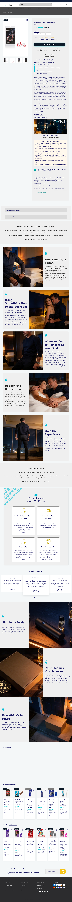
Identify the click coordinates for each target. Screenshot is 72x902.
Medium (42, 33)
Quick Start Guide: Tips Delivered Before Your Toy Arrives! (48, 66)
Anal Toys (56, 9)
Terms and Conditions (10, 890)
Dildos (47, 9)
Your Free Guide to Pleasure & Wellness (44, 64)
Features (36, 31)
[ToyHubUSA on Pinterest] (45, 891)
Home (35, 19)
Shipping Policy (8, 885)
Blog (17, 12)
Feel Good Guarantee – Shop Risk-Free (44, 70)
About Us (23, 885)
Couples (14, 9)
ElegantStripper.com (44, 68)
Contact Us (53, 148)
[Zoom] (15, 37)
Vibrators (38, 9)
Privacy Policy (8, 889)
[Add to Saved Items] (27, 20)
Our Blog (23, 887)
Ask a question (11, 217)
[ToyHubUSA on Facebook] (40, 891)
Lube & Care (7, 12)
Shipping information (13, 210)
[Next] (27, 60)
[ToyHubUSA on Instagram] (37, 891)
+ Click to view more (40, 192)
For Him (6, 9)
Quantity (36, 37)
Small (36, 33)
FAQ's (22, 890)
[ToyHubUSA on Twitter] (42, 891)
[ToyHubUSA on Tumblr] (47, 891)
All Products (13, 825)
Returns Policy (8, 887)
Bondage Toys (26, 9)
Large (48, 33)
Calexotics (36, 24)
